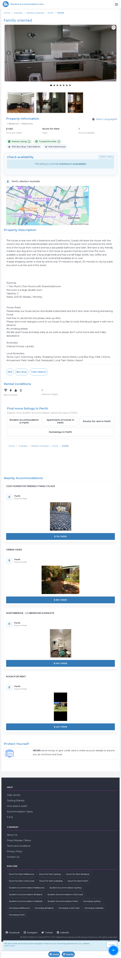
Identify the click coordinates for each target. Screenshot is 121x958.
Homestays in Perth (60, 432)
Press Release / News (19, 840)
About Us (12, 834)
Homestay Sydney (92, 901)
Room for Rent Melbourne (21, 874)
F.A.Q (10, 817)
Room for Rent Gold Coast (21, 881)
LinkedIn (64, 932)
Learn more (9, 945)
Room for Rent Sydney (50, 874)
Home (7, 12)
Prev (8, 53)
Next (112, 53)
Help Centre (13, 795)
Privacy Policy (14, 851)
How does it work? (17, 806)
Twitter (49, 932)
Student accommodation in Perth (24, 421)
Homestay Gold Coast (69, 908)
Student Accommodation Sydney (65, 888)
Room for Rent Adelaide (51, 881)
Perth (50, 12)
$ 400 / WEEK (60, 663)
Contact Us (13, 857)
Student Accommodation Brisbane (25, 894)
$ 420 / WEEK (60, 727)
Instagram (32, 932)
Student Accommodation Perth (63, 901)
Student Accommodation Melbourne (26, 888)
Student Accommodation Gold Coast (65, 894)
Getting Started (15, 800)
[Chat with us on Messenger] (113, 950)
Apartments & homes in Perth (60, 421)
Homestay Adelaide (94, 908)
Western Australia (35, 12)
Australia (18, 12)
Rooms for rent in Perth (97, 421)
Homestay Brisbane (44, 908)
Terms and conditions (18, 845)
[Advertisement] (60, 456)
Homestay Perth (17, 915)
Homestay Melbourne (19, 908)
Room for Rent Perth (78, 881)
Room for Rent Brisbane (77, 874)
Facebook (14, 932)
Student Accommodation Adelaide (26, 901)
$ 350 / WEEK (60, 600)
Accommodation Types (20, 811)
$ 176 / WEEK (60, 536)
